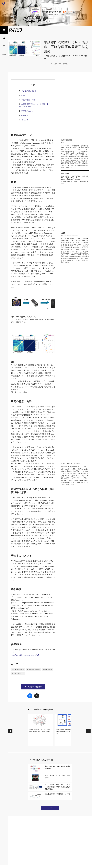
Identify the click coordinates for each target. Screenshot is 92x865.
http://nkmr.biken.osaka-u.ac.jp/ (23, 655)
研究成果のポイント (29, 91)
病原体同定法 (47, 669)
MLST (31, 233)
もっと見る (50, 808)
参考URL (24, 120)
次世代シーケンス (18, 673)
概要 (23, 95)
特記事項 (24, 115)
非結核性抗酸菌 (47, 140)
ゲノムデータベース (33, 669)
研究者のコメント (28, 111)
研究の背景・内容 (28, 100)
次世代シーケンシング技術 (21, 464)
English (4, 54)
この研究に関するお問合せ (34, 687)
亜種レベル (48, 151)
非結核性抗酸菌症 (18, 669)
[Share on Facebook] (29, 698)
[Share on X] (36, 698)
